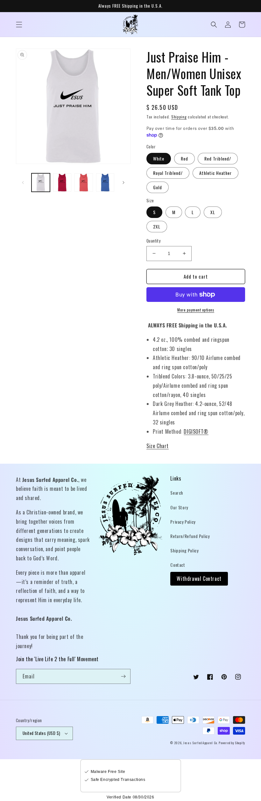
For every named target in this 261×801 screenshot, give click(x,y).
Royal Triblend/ (168, 172)
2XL (156, 226)
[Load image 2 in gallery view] (62, 182)
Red (184, 158)
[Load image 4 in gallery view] (105, 182)
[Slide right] (123, 183)
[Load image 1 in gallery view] (41, 182)
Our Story (179, 507)
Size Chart (157, 446)
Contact (177, 564)
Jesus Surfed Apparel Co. (201, 742)
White (158, 158)
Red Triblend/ (217, 158)
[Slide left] (23, 183)
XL (212, 212)
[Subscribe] (123, 676)
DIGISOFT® (196, 431)
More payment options (195, 309)
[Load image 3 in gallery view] (83, 182)
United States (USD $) (41, 733)
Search (176, 492)
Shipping (179, 116)
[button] (19, 25)
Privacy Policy (182, 521)
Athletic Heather (215, 172)
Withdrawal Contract (199, 578)
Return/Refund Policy (189, 536)
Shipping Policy (184, 550)
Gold (157, 187)
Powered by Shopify (232, 742)
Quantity (153, 241)
